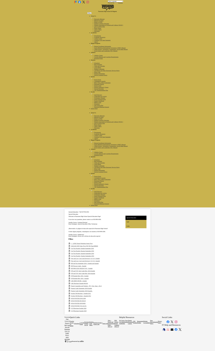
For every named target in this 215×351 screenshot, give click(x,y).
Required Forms (98, 58)
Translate (120, 3)
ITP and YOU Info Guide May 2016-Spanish (83, 273)
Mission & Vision (98, 20)
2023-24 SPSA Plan (99, 26)
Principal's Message (99, 19)
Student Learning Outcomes (101, 23)
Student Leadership (99, 69)
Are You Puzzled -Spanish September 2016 (82, 253)
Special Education (99, 89)
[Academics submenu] (91, 34)
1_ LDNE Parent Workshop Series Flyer (82, 243)
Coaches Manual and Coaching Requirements (106, 57)
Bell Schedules (98, 64)
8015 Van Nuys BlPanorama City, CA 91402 (67, 329)
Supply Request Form (100, 99)
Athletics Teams (98, 55)
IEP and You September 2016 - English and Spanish (85, 263)
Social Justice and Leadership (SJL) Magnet (105, 51)
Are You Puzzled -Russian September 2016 (82, 251)
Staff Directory (98, 95)
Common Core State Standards (102, 40)
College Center (98, 39)
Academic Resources (99, 37)
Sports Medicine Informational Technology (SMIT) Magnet (110, 48)
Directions (97, 31)
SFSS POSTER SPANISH (78, 303)
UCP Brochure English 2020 (78, 308)
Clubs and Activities (99, 66)
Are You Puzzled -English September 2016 (82, 248)
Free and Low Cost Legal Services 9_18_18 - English (85, 258)
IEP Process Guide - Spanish (78, 266)
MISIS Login (97, 102)
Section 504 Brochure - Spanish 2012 (81, 296)
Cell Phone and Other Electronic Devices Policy (107, 70)
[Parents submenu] (91, 78)
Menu (89, 13)
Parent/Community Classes (101, 87)
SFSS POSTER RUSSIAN (78, 301)
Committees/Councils (99, 81)
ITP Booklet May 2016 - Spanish (80, 278)
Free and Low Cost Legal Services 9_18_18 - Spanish (85, 261)
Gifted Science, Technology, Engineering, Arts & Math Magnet (111, 49)
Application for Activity (100, 96)
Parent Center (97, 86)
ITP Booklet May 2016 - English (79, 276)
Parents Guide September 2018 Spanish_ (82, 291)
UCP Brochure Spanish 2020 (79, 311)
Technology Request (99, 98)
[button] (91, 131)
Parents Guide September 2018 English (81, 288)
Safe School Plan (98, 105)
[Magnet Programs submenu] (91, 45)
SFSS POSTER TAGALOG (79, 306)
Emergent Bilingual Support (101, 107)
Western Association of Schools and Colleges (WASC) (108, 25)
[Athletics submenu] (91, 54)
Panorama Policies (99, 84)
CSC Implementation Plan (101, 90)
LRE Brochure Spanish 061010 (79, 283)
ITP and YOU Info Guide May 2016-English (83, 271)
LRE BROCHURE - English (79, 281)
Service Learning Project (100, 75)
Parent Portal (97, 79)
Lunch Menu (97, 67)
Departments (97, 35)
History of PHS (98, 22)
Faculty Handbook (99, 101)
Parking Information (99, 73)
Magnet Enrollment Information (102, 46)
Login (68, 342)
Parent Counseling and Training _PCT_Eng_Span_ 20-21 (86, 286)
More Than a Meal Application (102, 82)
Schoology (97, 63)
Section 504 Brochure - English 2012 (81, 293)
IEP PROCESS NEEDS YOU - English (81, 268)
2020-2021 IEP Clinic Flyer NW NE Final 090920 (84, 246)
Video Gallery (98, 29)
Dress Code (97, 72)
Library (96, 42)
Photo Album (97, 28)
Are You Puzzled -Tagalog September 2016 (82, 256)
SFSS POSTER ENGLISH (78, 298)
